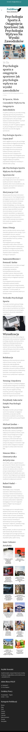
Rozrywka (3, 721)
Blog (15, 93)
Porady (3, 719)
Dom (2, 709)
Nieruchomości (5, 717)
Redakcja (20, 93)
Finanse (3, 711)
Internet (3, 715)
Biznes (3, 705)
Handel (3, 713)
